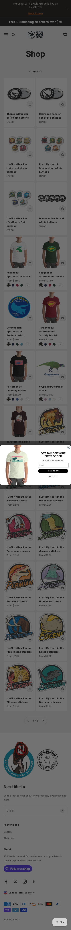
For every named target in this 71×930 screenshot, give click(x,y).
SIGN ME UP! (53, 471)
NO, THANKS (53, 476)
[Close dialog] (68, 447)
